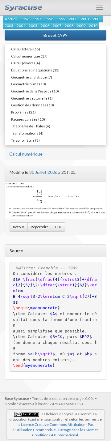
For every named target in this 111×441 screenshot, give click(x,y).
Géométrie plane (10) (28, 84)
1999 (61, 18)
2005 (33, 25)
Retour (18, 227)
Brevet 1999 (55, 35)
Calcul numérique (26, 153)
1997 (37, 18)
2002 (97, 18)
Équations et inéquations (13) (35, 70)
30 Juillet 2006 (43, 172)
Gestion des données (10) (32, 105)
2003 (9, 25)
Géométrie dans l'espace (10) (35, 91)
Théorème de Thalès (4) (30, 126)
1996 (25, 18)
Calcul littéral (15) (25, 49)
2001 (85, 18)
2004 (21, 25)
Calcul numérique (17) (29, 56)
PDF (58, 227)
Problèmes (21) (23, 112)
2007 (57, 25)
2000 (73, 18)
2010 (93, 25)
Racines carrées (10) (28, 119)
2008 (69, 25)
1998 (49, 18)
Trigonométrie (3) (25, 140)
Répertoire (40, 227)
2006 (45, 25)
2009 (81, 25)
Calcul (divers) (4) (25, 63)
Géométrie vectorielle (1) (32, 98)
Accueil (11, 18)
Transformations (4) (27, 133)
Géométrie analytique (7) (31, 77)
